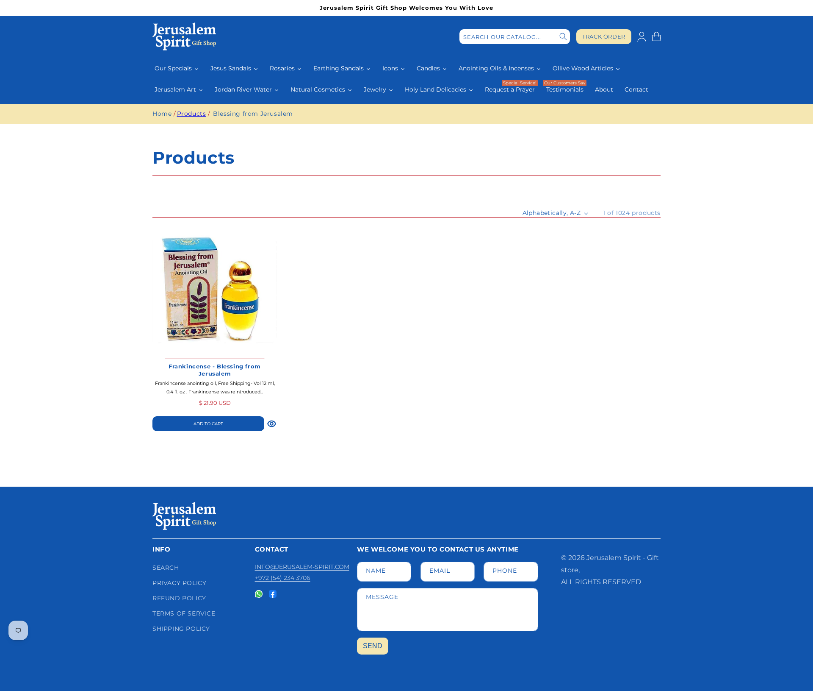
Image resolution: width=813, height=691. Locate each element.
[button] (656, 36)
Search (165, 567)
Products (191, 113)
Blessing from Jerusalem (253, 113)
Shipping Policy (181, 628)
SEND (372, 645)
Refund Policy (179, 598)
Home (161, 113)
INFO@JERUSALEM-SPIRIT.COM (302, 567)
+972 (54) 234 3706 (282, 578)
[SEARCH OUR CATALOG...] (563, 36)
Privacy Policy (179, 583)
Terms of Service (184, 613)
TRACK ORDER (603, 36)
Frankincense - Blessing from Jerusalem (215, 370)
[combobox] (514, 36)
